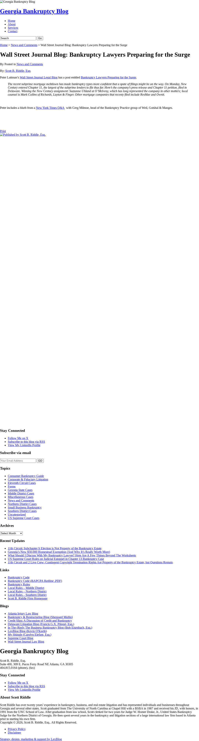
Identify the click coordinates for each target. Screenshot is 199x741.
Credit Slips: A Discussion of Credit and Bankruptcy (40, 620)
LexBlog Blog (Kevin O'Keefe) (27, 631)
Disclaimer (14, 732)
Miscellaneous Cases (20, 497)
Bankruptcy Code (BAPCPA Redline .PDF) (35, 581)
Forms (12, 486)
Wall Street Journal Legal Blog (39, 77)
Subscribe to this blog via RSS (26, 441)
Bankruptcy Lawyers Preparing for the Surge (108, 77)
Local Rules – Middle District (26, 588)
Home (11, 20)
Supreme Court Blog (20, 638)
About (12, 24)
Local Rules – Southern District (27, 595)
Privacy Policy (17, 729)
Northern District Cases (22, 504)
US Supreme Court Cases (23, 518)
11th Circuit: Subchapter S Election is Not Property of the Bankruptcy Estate (54, 548)
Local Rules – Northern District (27, 591)
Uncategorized (17, 514)
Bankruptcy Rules (19, 584)
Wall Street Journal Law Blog (26, 641)
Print (3, 131)
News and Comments (24, 45)
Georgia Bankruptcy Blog (34, 11)
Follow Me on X (18, 438)
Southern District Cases (22, 511)
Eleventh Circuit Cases (22, 483)
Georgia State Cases (20, 490)
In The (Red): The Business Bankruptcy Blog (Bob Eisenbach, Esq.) (50, 627)
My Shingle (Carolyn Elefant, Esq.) (29, 634)
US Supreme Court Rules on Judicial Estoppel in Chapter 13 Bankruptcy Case (56, 559)
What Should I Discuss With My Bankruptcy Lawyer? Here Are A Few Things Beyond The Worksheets (72, 555)
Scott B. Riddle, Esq (17, 70)
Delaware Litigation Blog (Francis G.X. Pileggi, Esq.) (41, 624)
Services (13, 27)
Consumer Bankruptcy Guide (26, 476)
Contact (12, 31)
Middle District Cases (21, 493)
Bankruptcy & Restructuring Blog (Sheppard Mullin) (40, 617)
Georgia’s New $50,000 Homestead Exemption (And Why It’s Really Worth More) (59, 552)
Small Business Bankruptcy (25, 507)
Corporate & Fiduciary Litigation (28, 479)
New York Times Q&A (50, 107)
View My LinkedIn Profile (24, 445)
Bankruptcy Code (19, 577)
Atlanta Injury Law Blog (23, 613)
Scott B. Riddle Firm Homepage (27, 598)
